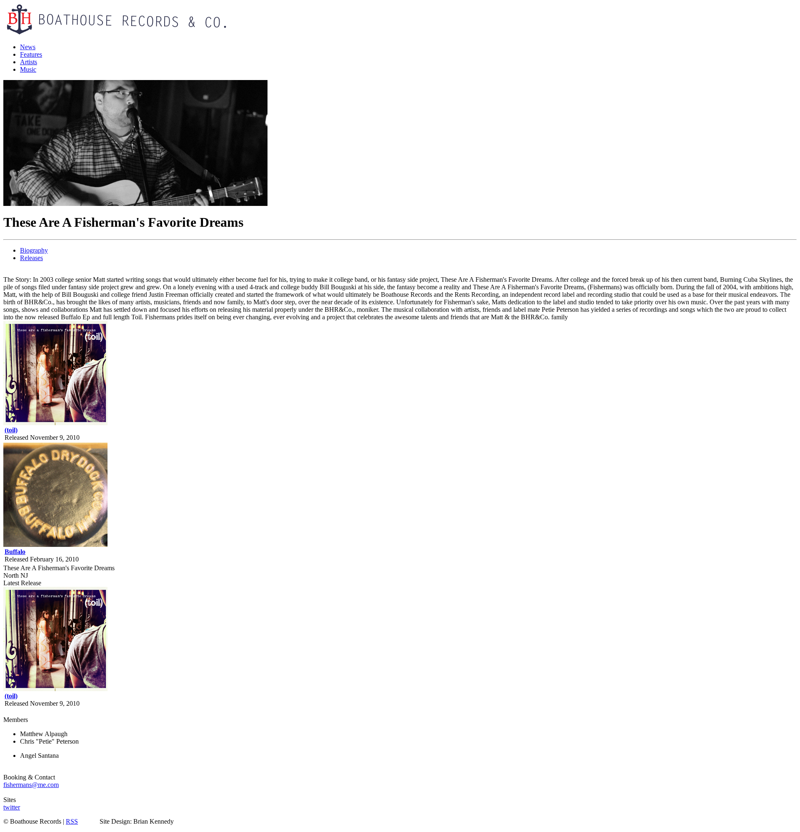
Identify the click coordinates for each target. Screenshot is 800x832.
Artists (28, 61)
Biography (34, 250)
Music (28, 69)
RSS (72, 821)
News (27, 46)
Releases (31, 257)
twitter (11, 807)
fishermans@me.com (31, 784)
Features (31, 54)
